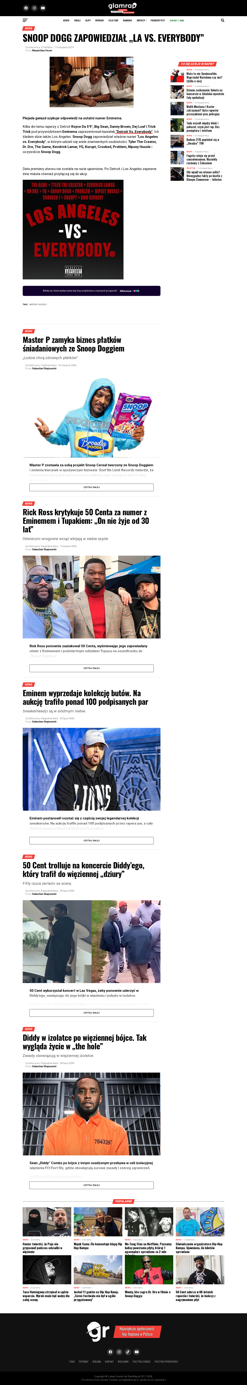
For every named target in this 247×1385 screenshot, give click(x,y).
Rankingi (127, 20)
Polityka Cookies (142, 1361)
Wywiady (99, 20)
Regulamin (123, 1361)
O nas (72, 1361)
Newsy (66, 20)
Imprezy (141, 20)
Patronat (84, 1361)
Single (77, 20)
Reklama (97, 1361)
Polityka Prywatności (166, 1361)
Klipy (88, 20)
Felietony (113, 20)
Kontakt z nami (177, 20)
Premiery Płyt (158, 20)
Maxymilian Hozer (42, 50)
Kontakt (109, 1361)
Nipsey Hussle (39, 304)
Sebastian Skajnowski (44, 368)
